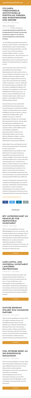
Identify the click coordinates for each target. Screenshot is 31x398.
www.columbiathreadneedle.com (11, 197)
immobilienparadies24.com (13, 2)
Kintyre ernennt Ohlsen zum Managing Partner (15, 310)
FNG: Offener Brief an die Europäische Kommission (15, 353)
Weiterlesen (15, 253)
